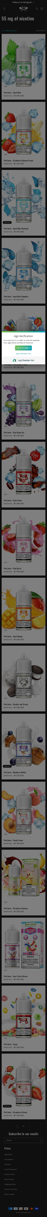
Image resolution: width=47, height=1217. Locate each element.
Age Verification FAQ (23, 354)
